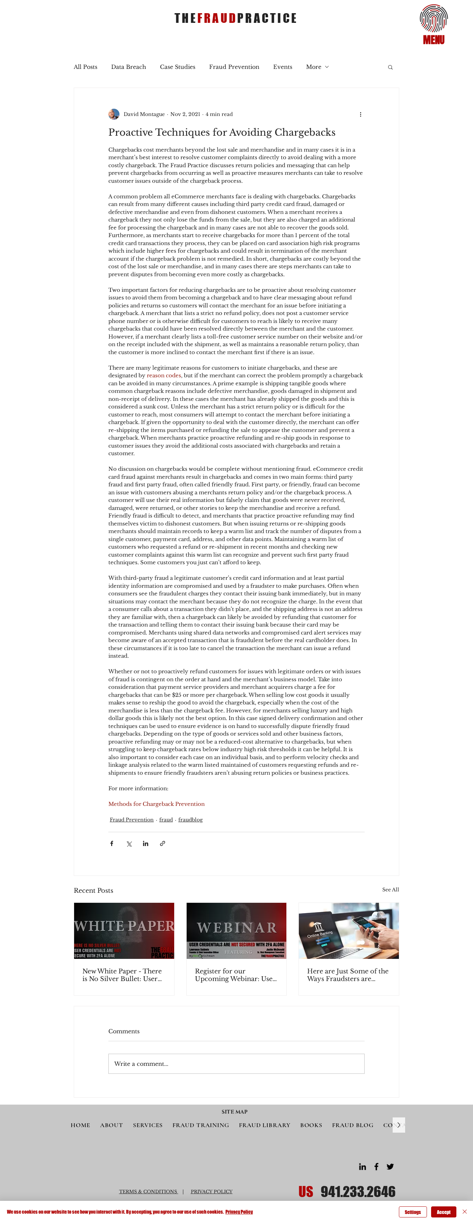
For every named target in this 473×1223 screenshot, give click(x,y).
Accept (443, 1212)
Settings (413, 1212)
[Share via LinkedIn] (145, 843)
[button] (434, 18)
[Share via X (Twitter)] (128, 843)
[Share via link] (162, 843)
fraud (166, 820)
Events (282, 66)
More (313, 66)
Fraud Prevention (234, 66)
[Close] (465, 1211)
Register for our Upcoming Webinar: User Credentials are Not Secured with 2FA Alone (235, 975)
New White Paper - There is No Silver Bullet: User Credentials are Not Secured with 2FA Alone (122, 975)
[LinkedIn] (362, 1166)
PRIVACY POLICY (212, 1192)
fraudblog (190, 820)
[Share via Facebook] (111, 843)
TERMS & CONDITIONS (148, 1192)
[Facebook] (376, 1166)
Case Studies (177, 66)
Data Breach (128, 66)
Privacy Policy (239, 1212)
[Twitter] (390, 1166)
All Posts (85, 66)
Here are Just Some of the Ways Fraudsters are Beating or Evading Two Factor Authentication (348, 975)
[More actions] (360, 114)
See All (390, 890)
